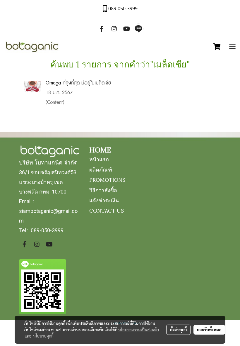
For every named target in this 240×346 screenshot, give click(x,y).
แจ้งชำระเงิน (104, 200)
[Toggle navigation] (232, 46)
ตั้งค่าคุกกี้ (178, 329)
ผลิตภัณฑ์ (100, 169)
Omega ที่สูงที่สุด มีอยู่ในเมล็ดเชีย (78, 83)
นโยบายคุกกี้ (43, 335)
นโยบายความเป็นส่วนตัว (138, 329)
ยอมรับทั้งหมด (209, 329)
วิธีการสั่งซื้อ (103, 190)
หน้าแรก (99, 159)
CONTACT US (106, 210)
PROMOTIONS (107, 179)
